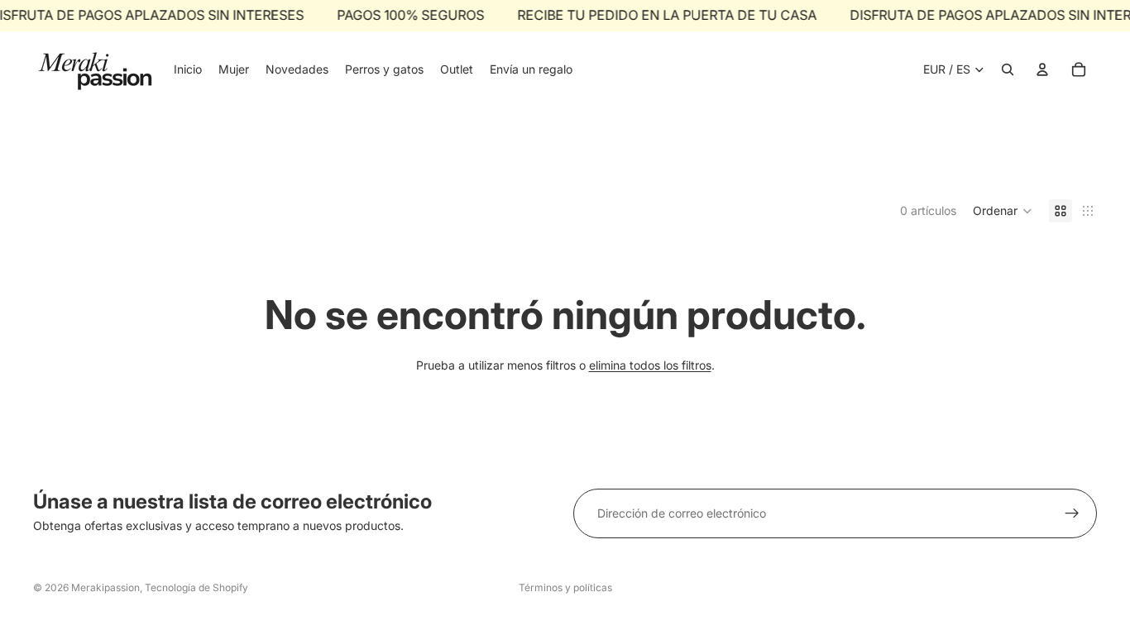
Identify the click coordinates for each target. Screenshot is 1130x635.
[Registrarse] (1072, 513)
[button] (1002, 211)
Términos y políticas (565, 587)
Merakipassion (105, 587)
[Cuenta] (1042, 69)
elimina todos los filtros (650, 365)
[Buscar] (1007, 69)
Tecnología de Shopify (196, 587)
